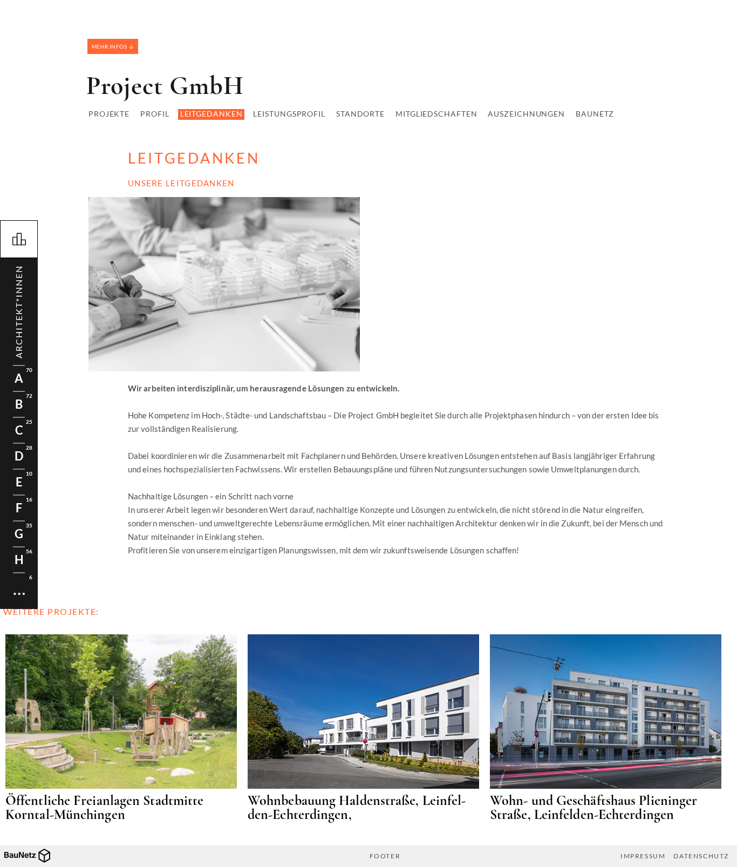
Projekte (108, 113)
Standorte (360, 113)
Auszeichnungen (526, 113)
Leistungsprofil (289, 113)
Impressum (642, 856)
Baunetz (595, 113)
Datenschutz (701, 856)
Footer (385, 856)
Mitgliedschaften (436, 113)
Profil (154, 113)
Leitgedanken (211, 113)
